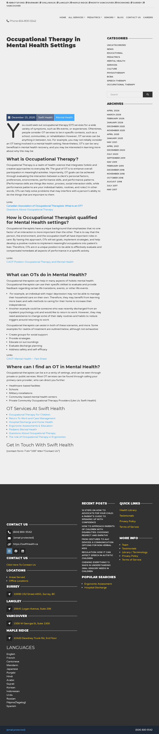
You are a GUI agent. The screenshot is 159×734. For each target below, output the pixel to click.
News (110, 49)
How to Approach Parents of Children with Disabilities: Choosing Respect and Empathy (98, 530)
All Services (75, 17)
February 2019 (115, 166)
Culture (112, 68)
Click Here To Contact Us (21, 564)
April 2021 (113, 146)
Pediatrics (93, 17)
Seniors (109, 17)
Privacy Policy (128, 521)
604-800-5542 (27, 21)
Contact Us (133, 17)
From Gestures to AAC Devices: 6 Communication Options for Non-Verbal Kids (97, 543)
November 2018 (116, 173)
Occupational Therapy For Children (29, 414)
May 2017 (112, 189)
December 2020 (116, 150)
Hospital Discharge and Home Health (31, 422)
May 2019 (112, 162)
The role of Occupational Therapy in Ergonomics (37, 437)
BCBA (110, 76)
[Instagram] (10, 551)
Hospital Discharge (95, 587)
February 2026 (115, 118)
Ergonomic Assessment (98, 583)
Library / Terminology (135, 552)
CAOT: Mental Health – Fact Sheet (27, 358)
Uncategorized (116, 45)
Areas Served (17, 577)
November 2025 (116, 130)
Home (63, 17)
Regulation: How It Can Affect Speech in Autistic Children (97, 555)
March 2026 (114, 114)
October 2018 (115, 177)
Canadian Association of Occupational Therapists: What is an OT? (45, 205)
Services (112, 65)
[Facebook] (16, 551)
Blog (120, 17)
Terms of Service (129, 526)
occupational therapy (121, 84)
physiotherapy (116, 73)
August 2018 (114, 181)
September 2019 (116, 158)
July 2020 (112, 154)
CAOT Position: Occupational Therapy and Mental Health (40, 261)
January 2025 (115, 138)
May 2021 (112, 142)
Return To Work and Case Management (32, 418)
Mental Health (116, 61)
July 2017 (112, 185)
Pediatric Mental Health (23, 429)
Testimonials (127, 515)
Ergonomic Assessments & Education (31, 425)
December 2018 (115, 170)
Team (125, 544)
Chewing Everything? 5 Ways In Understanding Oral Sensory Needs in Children (96, 567)
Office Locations (18, 580)
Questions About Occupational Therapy (30, 209)
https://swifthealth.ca (25, 544)
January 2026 (115, 122)
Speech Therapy (116, 80)
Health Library (128, 510)
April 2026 (113, 110)
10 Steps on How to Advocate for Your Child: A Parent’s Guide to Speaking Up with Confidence (97, 516)
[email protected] (16, 729)
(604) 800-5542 (22, 532)
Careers (148, 17)
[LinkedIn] (23, 551)
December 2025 (116, 126)
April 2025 (113, 134)
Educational (115, 53)
